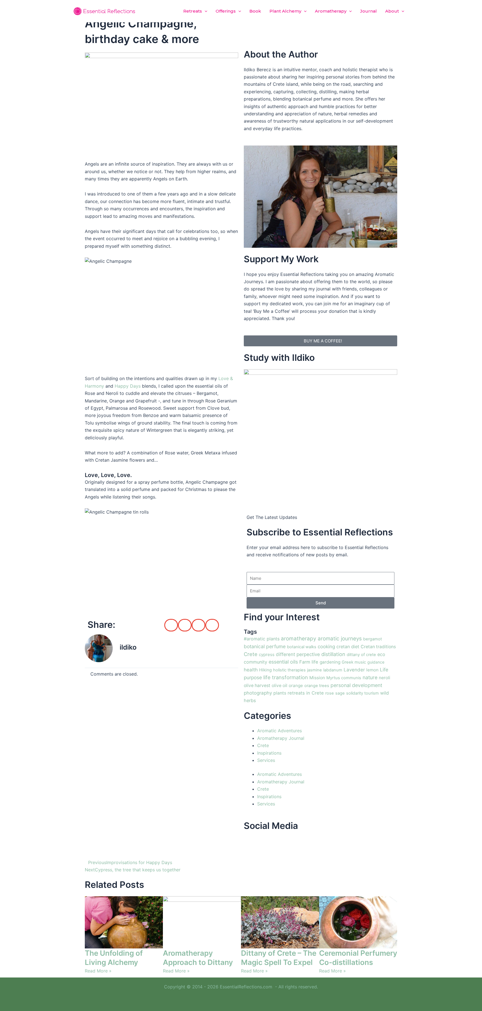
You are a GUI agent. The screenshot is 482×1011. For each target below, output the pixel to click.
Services (266, 760)
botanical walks (301, 646)
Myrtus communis (343, 677)
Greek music (354, 662)
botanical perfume (265, 646)
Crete (250, 654)
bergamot (372, 639)
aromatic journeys (340, 638)
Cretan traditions (378, 646)
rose (329, 693)
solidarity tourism (362, 693)
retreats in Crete (306, 693)
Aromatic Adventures (279, 730)
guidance (375, 662)
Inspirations (269, 753)
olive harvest (257, 685)
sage (340, 693)
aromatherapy (298, 638)
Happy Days (128, 386)
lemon (372, 670)
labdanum (332, 670)
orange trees (316, 685)
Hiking (265, 670)
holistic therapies (289, 670)
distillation (333, 654)
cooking (326, 646)
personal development (356, 685)
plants (279, 693)
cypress (266, 654)
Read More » (98, 971)
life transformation (285, 677)
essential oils (283, 662)
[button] (204, 11)
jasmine (314, 670)
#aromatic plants (261, 639)
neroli (384, 677)
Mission (317, 677)
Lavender (354, 670)
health (251, 670)
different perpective (298, 654)
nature (370, 677)
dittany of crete (361, 654)
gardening (330, 662)
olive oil (279, 685)
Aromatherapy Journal (280, 738)
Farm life (308, 662)
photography (258, 693)
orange (296, 685)
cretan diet (347, 646)
